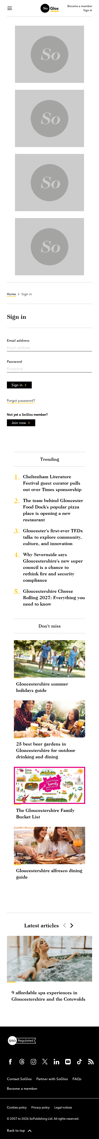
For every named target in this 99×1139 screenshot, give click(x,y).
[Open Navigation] (9, 8)
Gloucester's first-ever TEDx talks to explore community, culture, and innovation (53, 537)
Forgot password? (21, 400)
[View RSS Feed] (90, 1061)
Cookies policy (17, 1107)
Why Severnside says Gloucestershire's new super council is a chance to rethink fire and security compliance (53, 567)
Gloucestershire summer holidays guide (42, 687)
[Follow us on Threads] (21, 1061)
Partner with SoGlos (52, 1079)
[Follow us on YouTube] (67, 1061)
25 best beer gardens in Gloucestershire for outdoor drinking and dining (45, 750)
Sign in (87, 10)
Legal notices (63, 1107)
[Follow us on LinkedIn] (56, 1061)
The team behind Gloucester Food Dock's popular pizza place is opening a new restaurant (53, 510)
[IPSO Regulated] (24, 1040)
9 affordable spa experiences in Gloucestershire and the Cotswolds (48, 996)
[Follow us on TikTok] (79, 1061)
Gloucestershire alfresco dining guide (49, 874)
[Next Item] (71, 925)
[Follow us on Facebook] (10, 1061)
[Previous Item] (64, 925)
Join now (19, 423)
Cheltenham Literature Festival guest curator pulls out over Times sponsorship (52, 483)
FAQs (77, 1079)
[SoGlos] (49, 8)
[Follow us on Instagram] (33, 1061)
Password (14, 361)
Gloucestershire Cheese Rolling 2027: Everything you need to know (54, 597)
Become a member (79, 6)
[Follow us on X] (44, 1061)
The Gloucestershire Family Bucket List (45, 813)
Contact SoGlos (19, 1079)
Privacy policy (40, 1107)
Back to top (16, 1130)
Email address (18, 340)
